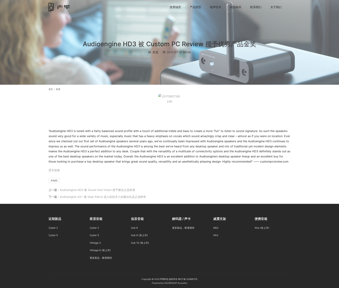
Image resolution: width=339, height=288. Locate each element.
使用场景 (175, 7)
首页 (51, 89)
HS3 (215, 235)
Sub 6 (134, 227)
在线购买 (235, 7)
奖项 (155, 52)
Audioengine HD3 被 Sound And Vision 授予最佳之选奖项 (97, 190)
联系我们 (255, 7)
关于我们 (276, 7)
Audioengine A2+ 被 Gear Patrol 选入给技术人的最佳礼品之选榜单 (103, 197)
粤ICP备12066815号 (188, 279)
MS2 (215, 227)
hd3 (55, 180)
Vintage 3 (95, 242)
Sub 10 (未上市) (140, 242)
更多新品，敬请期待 (101, 257)
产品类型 (195, 7)
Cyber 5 (53, 235)
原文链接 (54, 170)
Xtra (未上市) (262, 227)
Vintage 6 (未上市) (100, 250)
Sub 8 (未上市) (139, 235)
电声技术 (215, 7)
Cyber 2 (53, 227)
